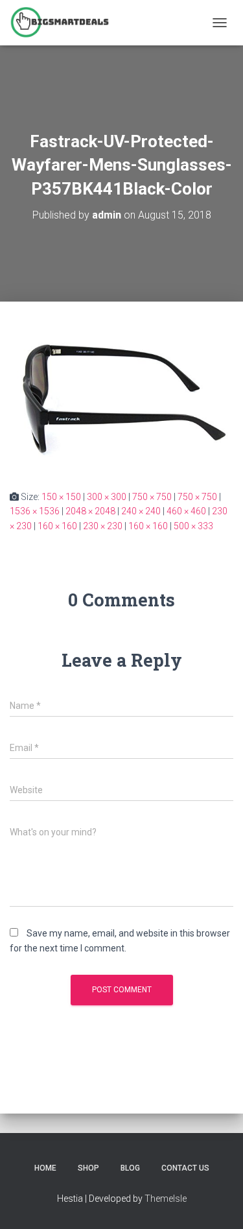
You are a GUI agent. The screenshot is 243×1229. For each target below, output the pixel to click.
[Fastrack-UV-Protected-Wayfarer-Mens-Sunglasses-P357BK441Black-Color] (121, 395)
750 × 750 (152, 497)
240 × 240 (141, 511)
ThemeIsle (166, 1198)
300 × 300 (106, 497)
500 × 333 (193, 526)
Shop (88, 1168)
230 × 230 (102, 526)
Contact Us (185, 1168)
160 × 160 (57, 526)
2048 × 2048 (90, 511)
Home (45, 1168)
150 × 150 (61, 497)
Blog (130, 1168)
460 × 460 (186, 511)
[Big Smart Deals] (64, 22)
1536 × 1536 (35, 511)
